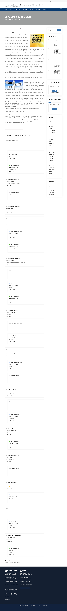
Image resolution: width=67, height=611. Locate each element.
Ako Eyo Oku (14, 165)
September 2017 (52, 169)
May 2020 (51, 124)
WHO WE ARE (21, 605)
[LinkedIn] (27, 588)
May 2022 (51, 121)
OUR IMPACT (33, 605)
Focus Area (51, 186)
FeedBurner (57, 92)
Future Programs (52, 188)
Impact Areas (17, 9)
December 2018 (52, 147)
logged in (11, 562)
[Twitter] (23, 588)
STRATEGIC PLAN (45, 605)
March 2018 (51, 163)
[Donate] (29, 588)
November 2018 (52, 149)
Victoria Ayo (11, 389)
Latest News (51, 192)
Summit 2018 (45, 9)
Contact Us (60, 1)
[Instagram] (25, 588)
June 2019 (51, 137)
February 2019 (51, 143)
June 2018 (51, 158)
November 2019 (52, 132)
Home (6, 9)
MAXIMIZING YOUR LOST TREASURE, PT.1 (14, 128)
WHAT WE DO (27, 605)
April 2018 (51, 162)
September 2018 (52, 152)
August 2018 (51, 154)
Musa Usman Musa (15, 152)
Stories (31, 9)
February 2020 (51, 128)
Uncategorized (51, 194)
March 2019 (51, 141)
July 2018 (51, 156)
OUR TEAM (38, 605)
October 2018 (51, 150)
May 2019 (51, 139)
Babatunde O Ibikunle (13, 206)
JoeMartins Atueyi (15, 271)
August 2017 (51, 171)
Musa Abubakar (11, 140)
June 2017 (51, 175)
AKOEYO (12, 32)
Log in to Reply (9, 145)
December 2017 (52, 167)
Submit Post (55, 1)
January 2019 (51, 145)
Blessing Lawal (11, 428)
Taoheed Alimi (11, 509)
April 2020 (51, 126)
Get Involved (38, 9)
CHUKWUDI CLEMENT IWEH (14, 535)
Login (47, 1)
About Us (11, 9)
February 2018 (51, 165)
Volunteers (25, 9)
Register (50, 1)
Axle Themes (60, 609)
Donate (43, 1)
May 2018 (51, 160)
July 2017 (51, 173)
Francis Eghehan (12, 350)
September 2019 (52, 134)
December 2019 (52, 130)
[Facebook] (21, 588)
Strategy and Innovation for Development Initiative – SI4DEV (24, 5)
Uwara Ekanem (11, 482)
